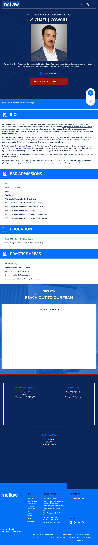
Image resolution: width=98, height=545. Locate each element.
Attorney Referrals (29, 515)
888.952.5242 (79, 498)
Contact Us (30, 521)
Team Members (13, 103)
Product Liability (11, 263)
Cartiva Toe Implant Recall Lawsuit (51, 509)
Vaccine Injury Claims (49, 498)
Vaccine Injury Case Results (31, 507)
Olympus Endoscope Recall (52, 522)
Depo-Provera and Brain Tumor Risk (53, 514)
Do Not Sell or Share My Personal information (68, 536)
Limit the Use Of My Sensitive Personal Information (84, 537)
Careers (29, 518)
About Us (30, 498)
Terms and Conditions (55, 536)
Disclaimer (42, 535)
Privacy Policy (35, 536)
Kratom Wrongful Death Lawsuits (53, 506)
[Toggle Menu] (94, 4)
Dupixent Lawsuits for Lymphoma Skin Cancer (50, 518)
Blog (28, 511)
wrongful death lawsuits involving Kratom (77, 127)
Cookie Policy (48, 536)
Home (4, 103)
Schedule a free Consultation (49, 82)
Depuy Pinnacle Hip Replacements (17, 275)
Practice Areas (31, 504)
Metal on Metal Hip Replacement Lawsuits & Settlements (53, 502)
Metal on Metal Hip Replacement (17, 271)
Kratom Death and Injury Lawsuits (17, 267)
